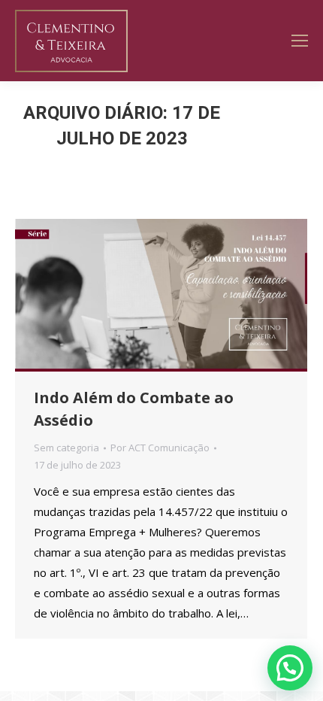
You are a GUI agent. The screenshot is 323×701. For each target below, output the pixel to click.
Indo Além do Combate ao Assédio (134, 408)
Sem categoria (66, 447)
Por (160, 447)
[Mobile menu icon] (299, 40)
